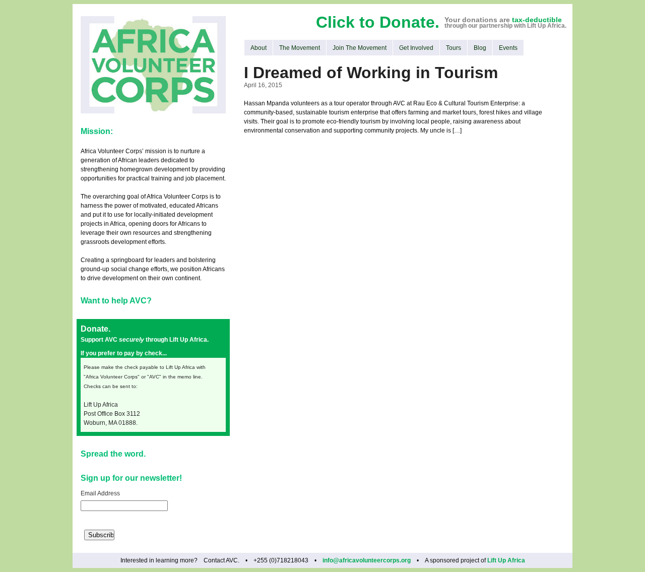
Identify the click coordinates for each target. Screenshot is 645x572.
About (258, 47)
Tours (453, 47)
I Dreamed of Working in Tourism (371, 72)
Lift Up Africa (506, 560)
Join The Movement (359, 47)
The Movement (299, 47)
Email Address (100, 493)
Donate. (95, 329)
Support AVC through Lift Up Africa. (145, 339)
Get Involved (416, 47)
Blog (480, 47)
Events (508, 47)
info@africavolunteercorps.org (366, 560)
